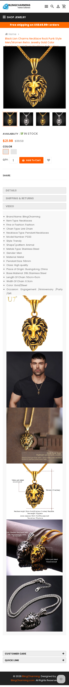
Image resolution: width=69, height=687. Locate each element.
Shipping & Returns (20, 198)
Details (11, 190)
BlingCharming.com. (23, 680)
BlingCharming (31, 676)
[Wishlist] (48, 160)
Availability (10, 134)
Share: (7, 175)
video (10, 206)
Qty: (5, 159)
